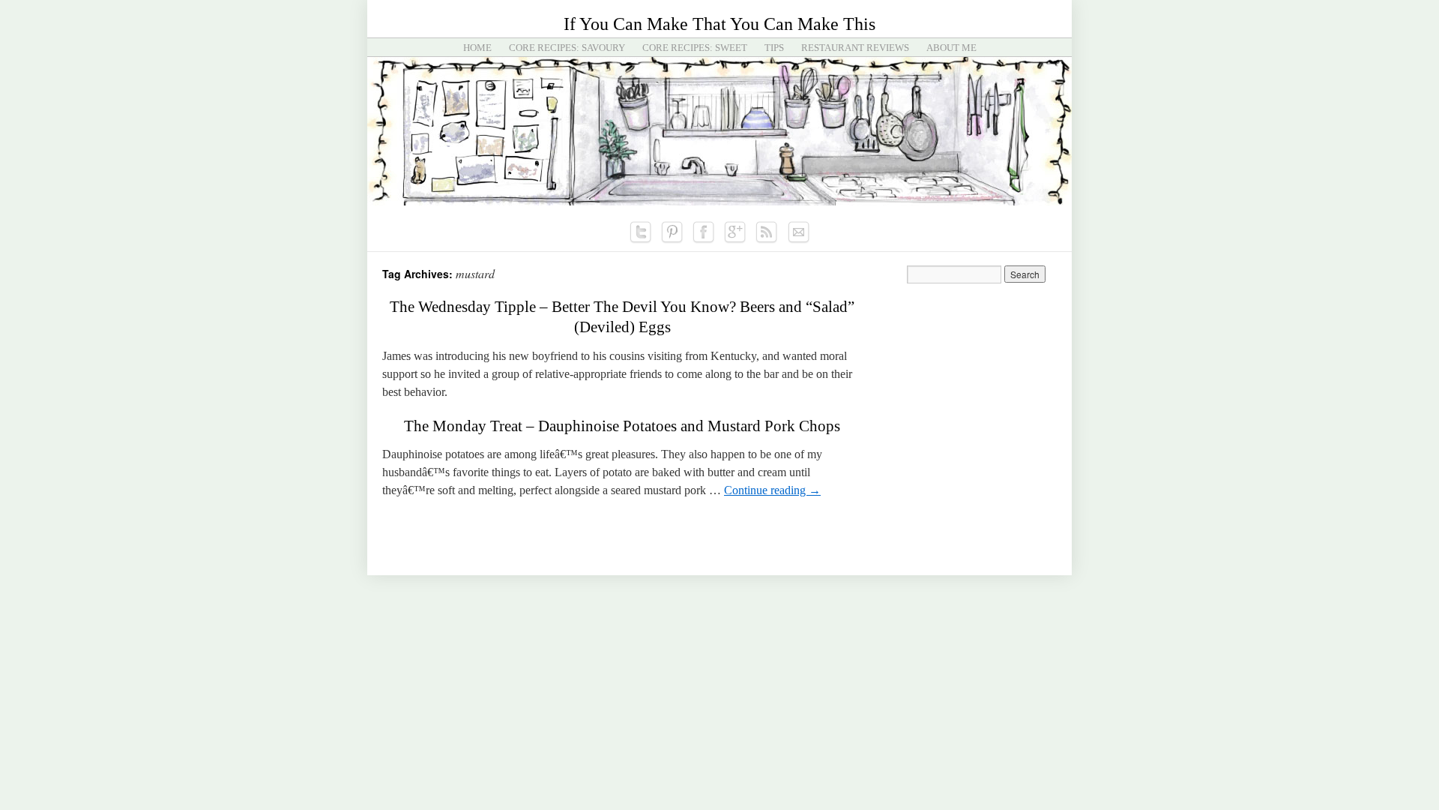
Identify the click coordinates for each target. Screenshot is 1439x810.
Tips (774, 47)
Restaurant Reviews (855, 47)
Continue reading (772, 490)
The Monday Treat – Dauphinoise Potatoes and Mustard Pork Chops (622, 426)
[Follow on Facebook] (704, 232)
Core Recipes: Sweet (694, 47)
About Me (951, 47)
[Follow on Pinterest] (672, 232)
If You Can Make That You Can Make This (719, 24)
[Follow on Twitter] (641, 232)
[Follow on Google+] (735, 232)
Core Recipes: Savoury (567, 47)
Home (477, 47)
